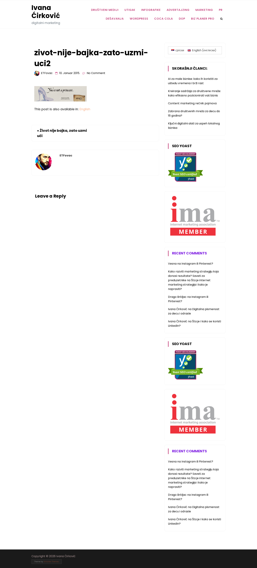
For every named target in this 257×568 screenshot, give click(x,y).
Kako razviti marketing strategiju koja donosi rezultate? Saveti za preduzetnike (193, 275)
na (174, 264)
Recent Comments (189, 253)
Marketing (204, 10)
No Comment (96, 73)
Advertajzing (178, 10)
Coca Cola (163, 19)
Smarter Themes (51, 561)
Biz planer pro (202, 19)
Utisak (129, 10)
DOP (182, 19)
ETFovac (47, 73)
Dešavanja (115, 19)
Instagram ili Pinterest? (197, 264)
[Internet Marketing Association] (194, 236)
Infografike (151, 10)
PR (221, 10)
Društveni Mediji (105, 10)
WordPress (139, 19)
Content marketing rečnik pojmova (192, 103)
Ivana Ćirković (45, 11)
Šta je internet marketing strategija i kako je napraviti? (189, 284)
